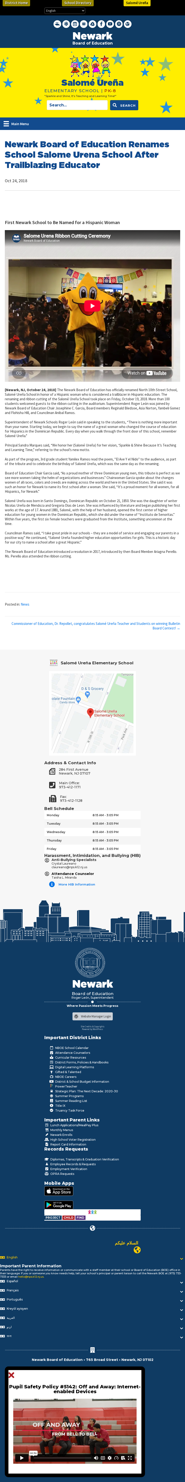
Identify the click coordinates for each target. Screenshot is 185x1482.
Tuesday (53, 823)
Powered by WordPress (92, 1029)
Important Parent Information (30, 1266)
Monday (53, 815)
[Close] (12, 1375)
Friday (51, 849)
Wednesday (56, 832)
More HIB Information (77, 884)
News (25, 604)
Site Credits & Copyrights (93, 1026)
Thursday (54, 840)
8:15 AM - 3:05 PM (105, 815)
